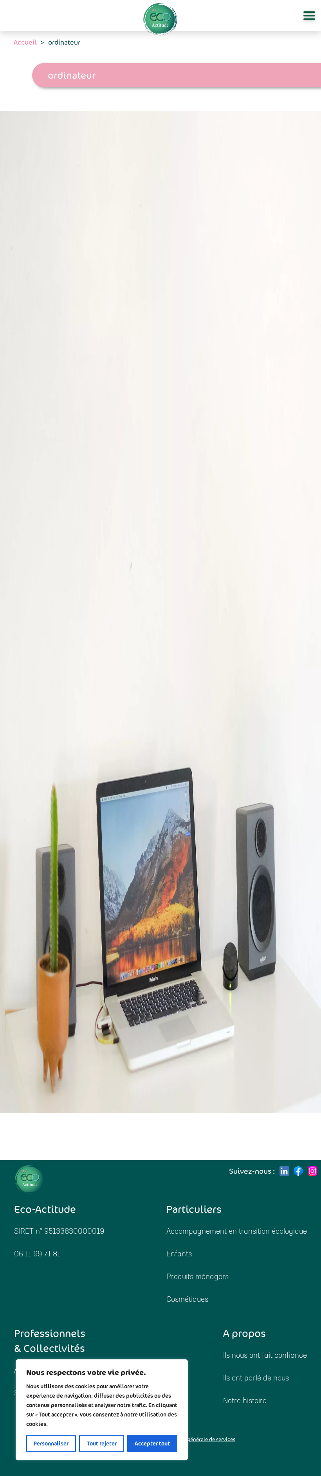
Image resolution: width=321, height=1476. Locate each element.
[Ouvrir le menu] (309, 15)
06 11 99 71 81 (37, 1254)
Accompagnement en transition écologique (236, 1232)
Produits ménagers (197, 1277)
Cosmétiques (187, 1300)
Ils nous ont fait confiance (265, 1356)
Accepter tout (152, 1443)
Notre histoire (245, 1401)
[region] (102, 1409)
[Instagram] (312, 1171)
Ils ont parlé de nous (256, 1378)
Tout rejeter (102, 1443)
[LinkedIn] (284, 1171)
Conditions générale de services (197, 1439)
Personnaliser (51, 1443)
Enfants (179, 1254)
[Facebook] (298, 1171)
